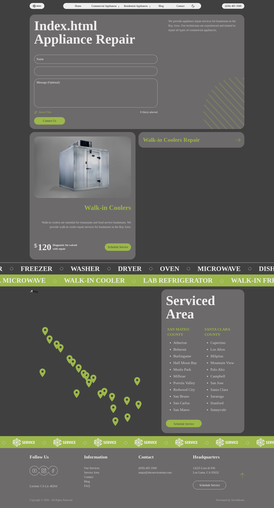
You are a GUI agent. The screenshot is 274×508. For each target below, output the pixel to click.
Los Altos (217, 349)
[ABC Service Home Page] (37, 6)
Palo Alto (217, 369)
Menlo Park (182, 369)
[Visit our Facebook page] (54, 471)
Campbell (217, 376)
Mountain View (222, 363)
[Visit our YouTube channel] (34, 471)
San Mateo (181, 410)
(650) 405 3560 (233, 6)
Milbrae (179, 376)
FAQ (87, 486)
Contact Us (49, 120)
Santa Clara (219, 390)
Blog (161, 6)
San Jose (216, 383)
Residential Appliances (136, 6)
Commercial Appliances (104, 6)
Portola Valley (184, 383)
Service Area (91, 472)
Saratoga (217, 396)
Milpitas (216, 356)
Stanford (216, 403)
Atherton (180, 343)
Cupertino (218, 343)
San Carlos (181, 403)
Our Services (91, 468)
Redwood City (184, 390)
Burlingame (182, 356)
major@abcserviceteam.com (155, 472)
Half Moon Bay (185, 363)
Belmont (179, 349)
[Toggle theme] (193, 6)
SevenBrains (237, 500)
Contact (181, 6)
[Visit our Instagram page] (44, 471)
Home (78, 6)
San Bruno (181, 396)
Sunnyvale (218, 410)
